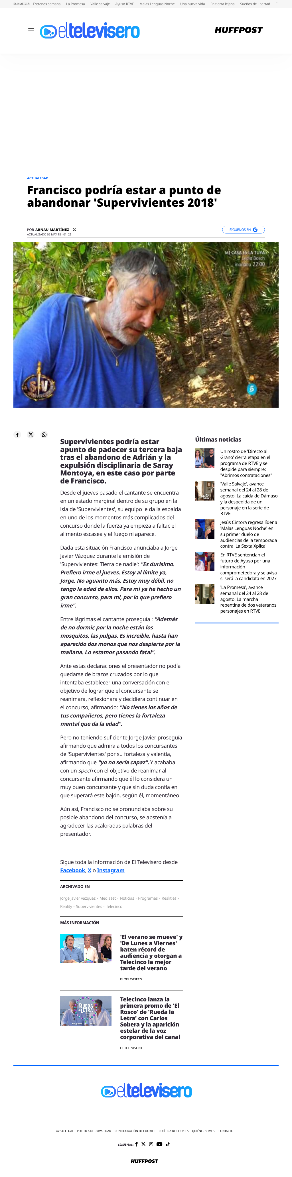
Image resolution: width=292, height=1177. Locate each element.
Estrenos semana (47, 3)
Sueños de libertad (255, 3)
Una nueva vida (193, 3)
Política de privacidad (94, 1131)
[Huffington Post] (239, 30)
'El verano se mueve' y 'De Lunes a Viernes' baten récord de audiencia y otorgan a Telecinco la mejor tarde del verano (151, 952)
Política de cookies (174, 1131)
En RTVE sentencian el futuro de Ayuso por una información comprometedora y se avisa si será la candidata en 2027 (248, 567)
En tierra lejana (223, 3)
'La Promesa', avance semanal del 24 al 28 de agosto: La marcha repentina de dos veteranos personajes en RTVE (248, 599)
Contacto (225, 1131)
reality (66, 906)
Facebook (72, 870)
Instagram (110, 870)
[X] (74, 229)
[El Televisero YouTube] (160, 1144)
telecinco (114, 906)
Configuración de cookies (135, 1131)
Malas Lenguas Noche (157, 3)
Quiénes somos (203, 1131)
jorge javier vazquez (78, 898)
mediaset (108, 898)
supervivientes (89, 906)
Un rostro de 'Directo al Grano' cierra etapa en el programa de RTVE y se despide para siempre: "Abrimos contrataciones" (246, 463)
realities (169, 898)
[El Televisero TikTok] (168, 1144)
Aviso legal (65, 1131)
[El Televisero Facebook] (136, 1144)
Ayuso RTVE (125, 3)
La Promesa (76, 3)
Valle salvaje (100, 3)
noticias (127, 898)
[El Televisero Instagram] (151, 1144)
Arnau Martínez (52, 229)
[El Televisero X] (143, 1144)
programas (148, 898)
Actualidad (37, 178)
